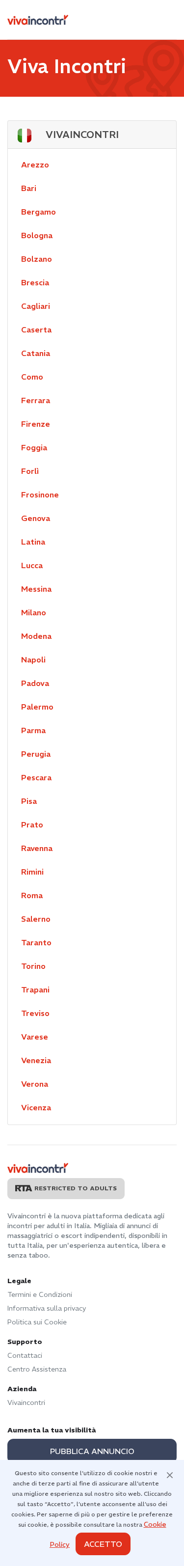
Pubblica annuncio (92, 1451)
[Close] (170, 1474)
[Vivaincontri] (37, 20)
